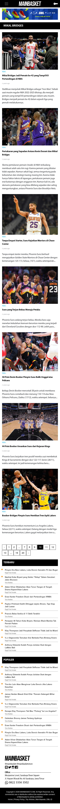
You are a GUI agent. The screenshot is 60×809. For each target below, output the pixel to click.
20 (23, 552)
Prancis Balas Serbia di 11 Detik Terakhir (22, 613)
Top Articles (30, 799)
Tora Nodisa (9, 583)
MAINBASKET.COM (27, 792)
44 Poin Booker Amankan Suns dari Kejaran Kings (26, 446)
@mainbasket (10, 763)
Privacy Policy (19, 799)
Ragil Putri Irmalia (10, 573)
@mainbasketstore (25, 763)
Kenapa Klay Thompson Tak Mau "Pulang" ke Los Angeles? (31, 711)
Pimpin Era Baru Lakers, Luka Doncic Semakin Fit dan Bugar (31, 570)
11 (46, 547)
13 (5, 552)
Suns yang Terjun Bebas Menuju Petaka (21, 310)
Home (10, 799)
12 (52, 547)
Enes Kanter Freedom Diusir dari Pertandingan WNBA (28, 596)
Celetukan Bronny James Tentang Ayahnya (23, 718)
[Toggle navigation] (6, 3)
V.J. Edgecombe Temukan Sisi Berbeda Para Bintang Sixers (31, 637)
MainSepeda (40, 799)
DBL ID (49, 799)
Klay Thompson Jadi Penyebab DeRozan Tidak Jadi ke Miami (31, 630)
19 (16, 552)
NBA (4, 72)
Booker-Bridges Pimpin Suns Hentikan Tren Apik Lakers (29, 516)
